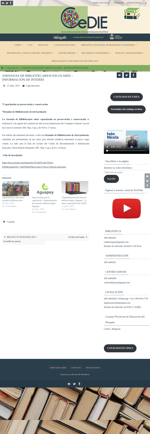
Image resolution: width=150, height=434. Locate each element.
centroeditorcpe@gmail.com (117, 282)
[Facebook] (10, 3)
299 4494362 (110, 238)
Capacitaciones (12, 68)
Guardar (10, 220)
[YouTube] (3, 3)
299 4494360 (110, 278)
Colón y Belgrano (112, 329)
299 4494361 (110, 262)
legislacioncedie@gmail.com (117, 303)
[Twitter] (7, 3)
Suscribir (111, 178)
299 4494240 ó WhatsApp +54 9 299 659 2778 (126, 298)
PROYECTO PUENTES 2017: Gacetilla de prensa (20, 237)
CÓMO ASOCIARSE (101, 3)
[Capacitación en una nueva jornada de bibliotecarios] (15, 187)
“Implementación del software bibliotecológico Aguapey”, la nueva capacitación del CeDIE (74, 200)
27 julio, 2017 (13, 85)
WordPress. (85, 374)
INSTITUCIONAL (134, 3)
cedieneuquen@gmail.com (116, 242)
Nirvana (75, 374)
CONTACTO (118, 3)
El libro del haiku (77, 235)
